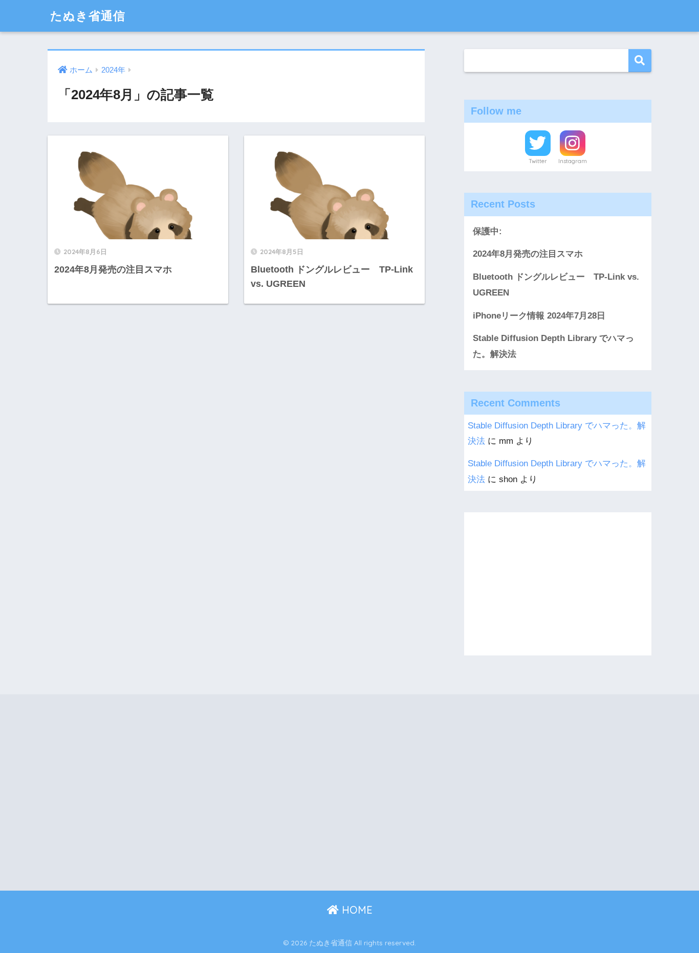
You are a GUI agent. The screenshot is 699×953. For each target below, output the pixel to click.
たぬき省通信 (87, 15)
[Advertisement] (557, 583)
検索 (639, 60)
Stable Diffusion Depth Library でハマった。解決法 (553, 346)
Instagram (572, 161)
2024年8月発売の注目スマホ (528, 254)
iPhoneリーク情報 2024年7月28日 (539, 316)
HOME (356, 909)
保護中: (487, 231)
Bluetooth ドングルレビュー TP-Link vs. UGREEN (556, 285)
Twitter (538, 161)
